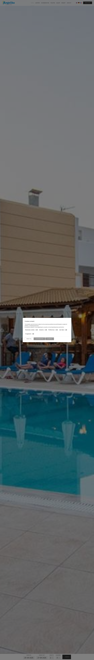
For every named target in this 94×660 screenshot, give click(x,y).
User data (61, 330)
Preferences (51, 330)
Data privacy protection (58, 327)
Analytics (41, 330)
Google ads (28, 334)
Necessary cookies (30, 330)
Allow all (49, 338)
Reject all (29, 338)
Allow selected (39, 338)
